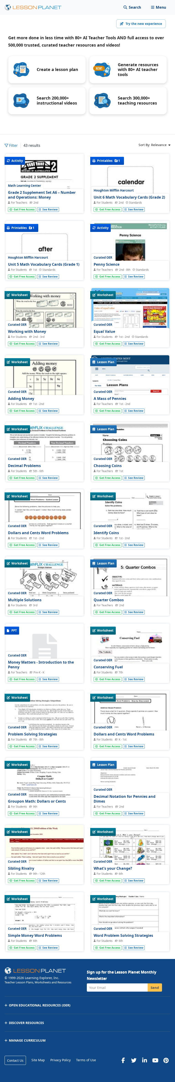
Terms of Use (86, 1060)
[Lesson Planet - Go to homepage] (36, 7)
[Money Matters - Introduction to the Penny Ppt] (45, 650)
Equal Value (104, 331)
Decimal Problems (24, 465)
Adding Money (21, 398)
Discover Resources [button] (26, 1023)
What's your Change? (113, 868)
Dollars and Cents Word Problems (38, 532)
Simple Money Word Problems (35, 935)
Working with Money (27, 331)
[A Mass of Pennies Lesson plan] (130, 405)
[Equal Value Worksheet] (130, 317)
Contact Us (15, 1060)
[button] (158, 7)
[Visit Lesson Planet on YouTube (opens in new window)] (155, 1060)
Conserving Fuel (108, 667)
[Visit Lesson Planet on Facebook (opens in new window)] (123, 1060)
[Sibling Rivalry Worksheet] (45, 854)
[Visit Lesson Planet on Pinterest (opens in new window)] (165, 1060)
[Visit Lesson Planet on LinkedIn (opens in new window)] (144, 1060)
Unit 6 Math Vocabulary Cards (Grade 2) (129, 197)
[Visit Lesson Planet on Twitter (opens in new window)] (133, 1060)
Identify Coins (106, 532)
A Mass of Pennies (110, 398)
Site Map (38, 1060)
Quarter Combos (109, 599)
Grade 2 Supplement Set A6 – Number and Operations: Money (42, 195)
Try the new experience (144, 23)
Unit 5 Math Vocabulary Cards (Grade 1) (43, 264)
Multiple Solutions (24, 599)
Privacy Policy (60, 1060)
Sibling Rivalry (21, 868)
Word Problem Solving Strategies (123, 935)
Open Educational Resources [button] (39, 1005)
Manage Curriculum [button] (27, 1040)
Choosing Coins (108, 465)
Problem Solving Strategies (32, 734)
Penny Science (106, 264)
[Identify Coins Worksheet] (130, 538)
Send (155, 987)
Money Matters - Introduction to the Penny (41, 665)
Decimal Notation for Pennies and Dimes (124, 799)
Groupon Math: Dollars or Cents (37, 801)
